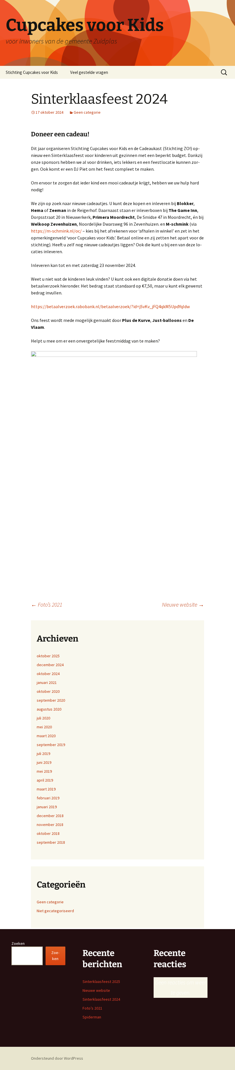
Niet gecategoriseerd (55, 910)
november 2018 (50, 824)
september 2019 (51, 744)
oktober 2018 (48, 833)
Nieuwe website (183, 604)
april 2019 (45, 780)
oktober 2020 (48, 691)
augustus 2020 (49, 709)
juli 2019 (43, 753)
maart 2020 (46, 735)
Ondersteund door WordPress (57, 1058)
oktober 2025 (48, 655)
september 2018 (51, 842)
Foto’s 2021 (46, 604)
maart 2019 (46, 789)
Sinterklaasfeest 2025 (101, 981)
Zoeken (18, 943)
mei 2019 (44, 771)
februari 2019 (48, 797)
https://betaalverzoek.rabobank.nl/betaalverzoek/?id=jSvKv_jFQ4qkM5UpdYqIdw (110, 306)
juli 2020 (43, 718)
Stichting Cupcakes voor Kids (32, 72)
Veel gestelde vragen (89, 72)
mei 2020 (44, 726)
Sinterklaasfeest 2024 (101, 999)
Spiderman (92, 1017)
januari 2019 (47, 806)
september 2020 (51, 700)
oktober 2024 (48, 673)
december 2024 (50, 664)
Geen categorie (87, 112)
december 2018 (50, 815)
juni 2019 (44, 762)
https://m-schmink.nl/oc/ (56, 231)
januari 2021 (47, 682)
